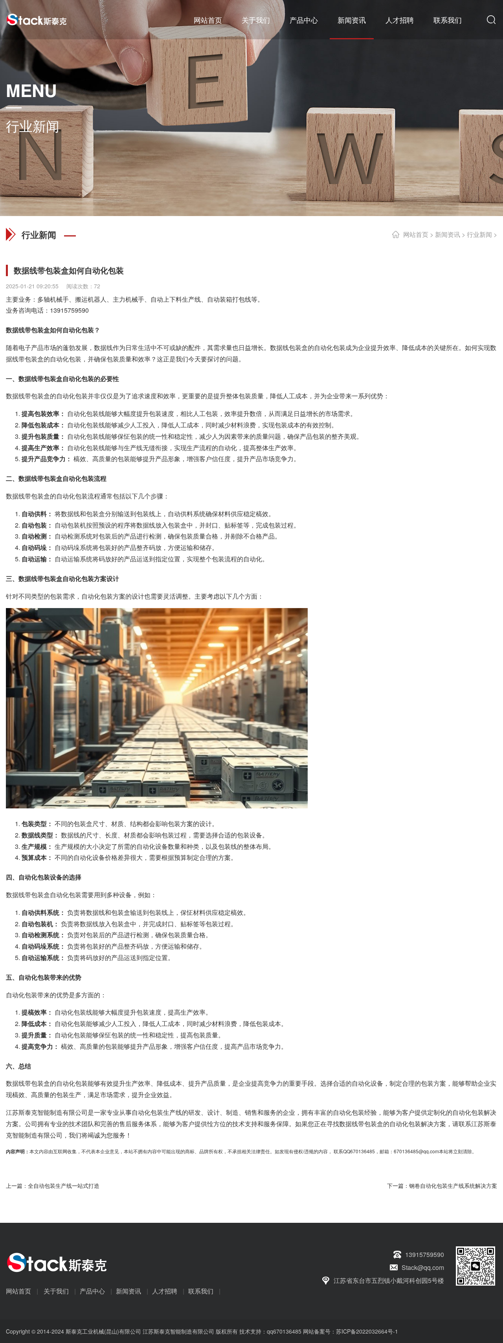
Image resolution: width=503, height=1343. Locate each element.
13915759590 (69, 310)
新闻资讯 (352, 20)
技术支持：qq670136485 (269, 1331)
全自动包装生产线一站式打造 (63, 1185)
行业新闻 (479, 234)
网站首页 (208, 20)
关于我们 (256, 20)
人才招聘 (400, 20)
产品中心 (304, 20)
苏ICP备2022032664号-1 (367, 1331)
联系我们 (447, 20)
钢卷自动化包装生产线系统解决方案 (453, 1185)
